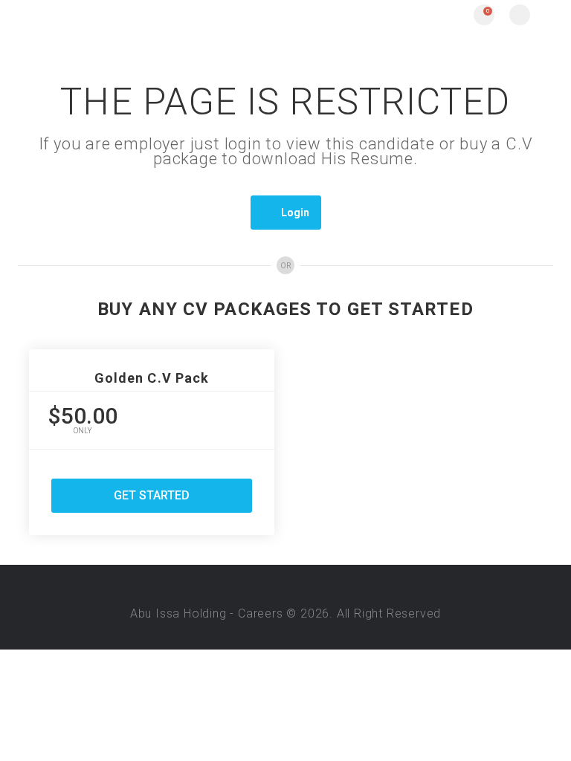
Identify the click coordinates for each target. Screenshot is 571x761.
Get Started (152, 495)
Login (295, 212)
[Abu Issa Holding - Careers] (148, 14)
